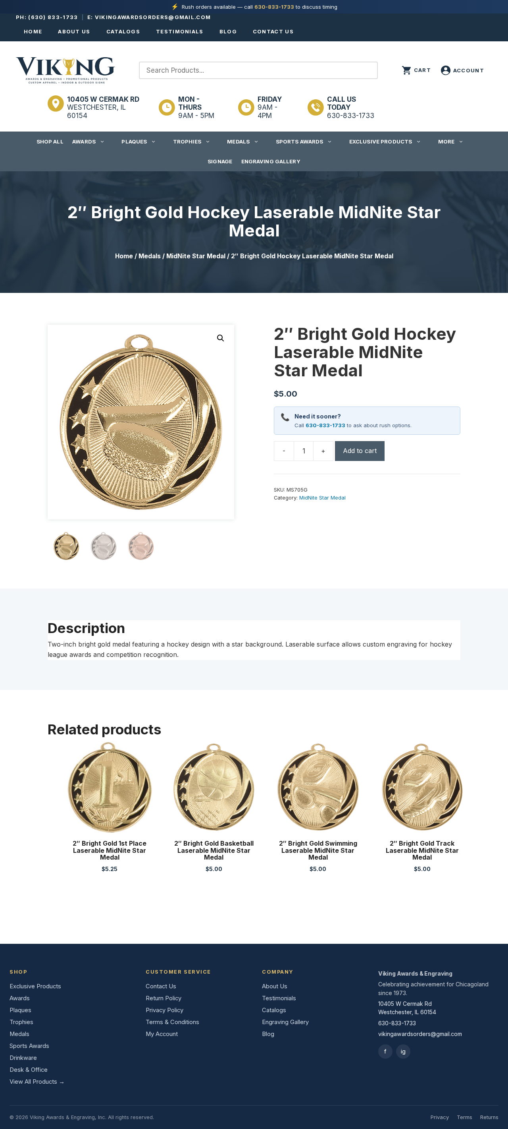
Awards (84, 141)
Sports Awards (299, 141)
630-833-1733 (274, 7)
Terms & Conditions (172, 1022)
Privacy (440, 1117)
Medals (238, 141)
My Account (162, 1034)
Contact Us (273, 31)
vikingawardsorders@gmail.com (153, 17)
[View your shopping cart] (416, 70)
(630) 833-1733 (53, 17)
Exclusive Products (380, 141)
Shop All (50, 141)
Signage (220, 161)
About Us (74, 31)
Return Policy (163, 998)
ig (403, 1051)
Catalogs (123, 31)
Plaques (134, 141)
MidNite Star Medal (195, 256)
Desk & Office (29, 1069)
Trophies (187, 141)
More (446, 141)
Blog (228, 31)
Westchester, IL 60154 (103, 107)
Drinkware (23, 1057)
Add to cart (360, 451)
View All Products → (37, 1081)
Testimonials (180, 31)
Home (33, 31)
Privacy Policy (164, 1010)
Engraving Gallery (270, 161)
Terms (464, 1117)
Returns (489, 1117)
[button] (221, 338)
